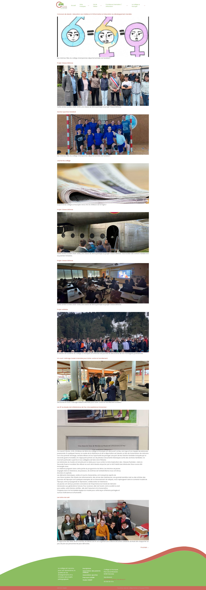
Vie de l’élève (95, 5)
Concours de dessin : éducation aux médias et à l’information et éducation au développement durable (94, 14)
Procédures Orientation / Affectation (114, 5)
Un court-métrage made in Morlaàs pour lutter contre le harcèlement (82, 358)
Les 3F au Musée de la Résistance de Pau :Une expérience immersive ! (82, 407)
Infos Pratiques (83, 5)
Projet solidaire (62, 309)
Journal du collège (63, 161)
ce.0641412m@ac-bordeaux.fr (115, 579)
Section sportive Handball (66, 112)
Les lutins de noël (63, 497)
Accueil (73, 5)
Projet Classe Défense (65, 63)
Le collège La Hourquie (136, 5)
